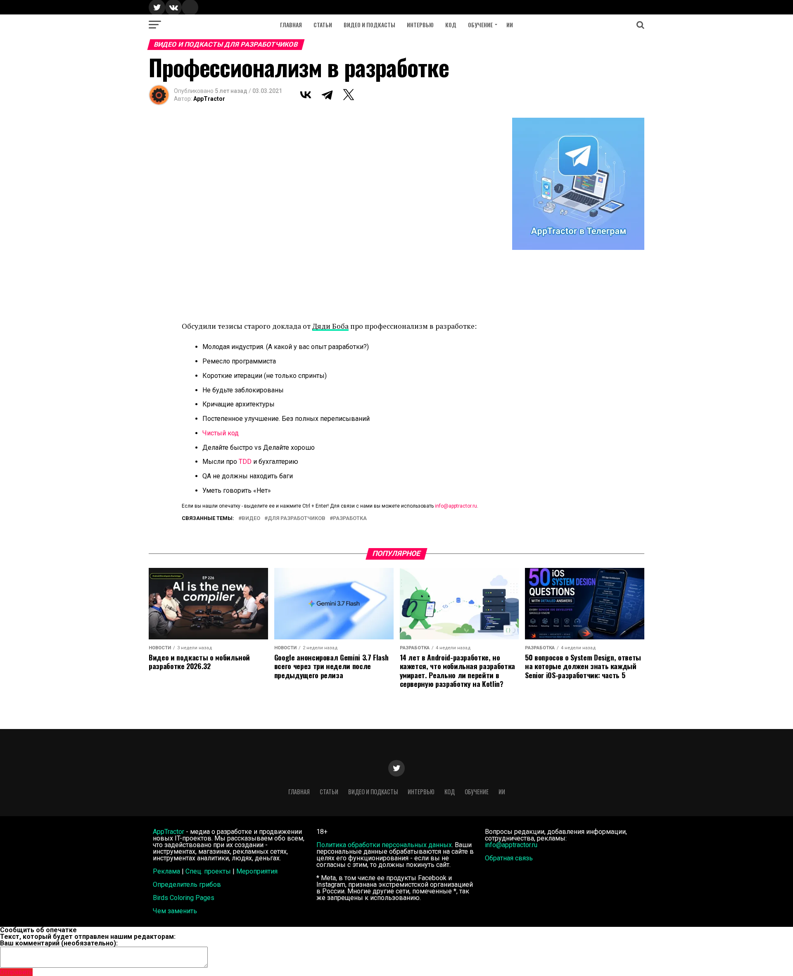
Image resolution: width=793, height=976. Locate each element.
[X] (349, 94)
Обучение (480, 24)
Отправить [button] (16, 972)
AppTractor (209, 98)
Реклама (166, 871)
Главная (291, 24)
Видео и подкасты (369, 24)
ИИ (509, 24)
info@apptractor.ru (456, 506)
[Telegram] (327, 94)
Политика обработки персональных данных (384, 845)
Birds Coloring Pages (183, 898)
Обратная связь (509, 858)
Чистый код (220, 433)
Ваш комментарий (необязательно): (59, 943)
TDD (245, 461)
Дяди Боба (330, 326)
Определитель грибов (187, 884)
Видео (251, 518)
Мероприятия (257, 871)
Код (450, 24)
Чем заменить (175, 911)
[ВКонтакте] (306, 94)
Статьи (322, 24)
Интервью (420, 24)
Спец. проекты (208, 871)
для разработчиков (296, 518)
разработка (350, 518)
